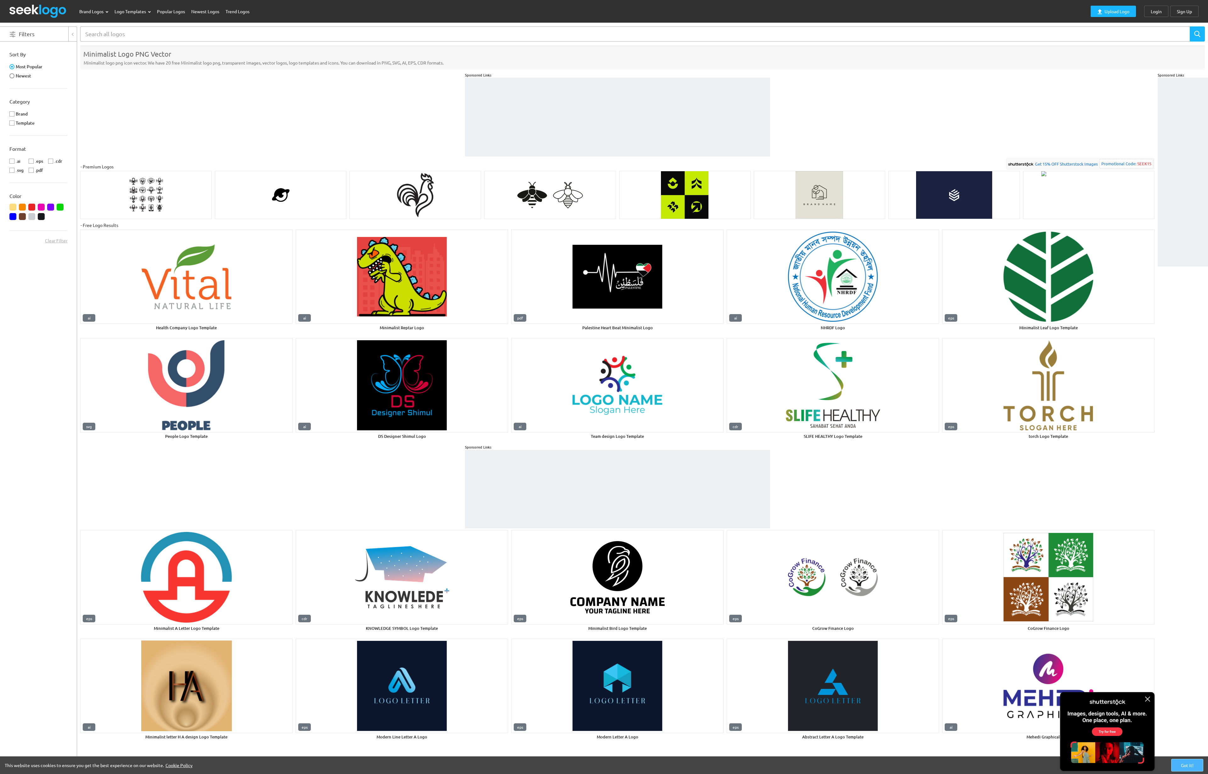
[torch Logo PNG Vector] (1048, 385)
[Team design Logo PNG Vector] (617, 385)
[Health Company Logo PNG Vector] (186, 276)
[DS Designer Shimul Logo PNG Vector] (402, 385)
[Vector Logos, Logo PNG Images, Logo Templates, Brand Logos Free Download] (38, 11)
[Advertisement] (1183, 172)
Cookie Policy (179, 765)
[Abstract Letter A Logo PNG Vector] (833, 686)
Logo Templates (131, 11)
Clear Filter (56, 240)
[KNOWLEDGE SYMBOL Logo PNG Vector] (402, 577)
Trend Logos (237, 11)
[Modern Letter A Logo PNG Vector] (617, 686)
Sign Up (1184, 11)
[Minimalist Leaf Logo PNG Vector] (1048, 276)
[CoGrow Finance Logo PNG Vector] (833, 577)
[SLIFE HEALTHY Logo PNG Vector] (833, 385)
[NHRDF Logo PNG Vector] (833, 276)
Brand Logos (91, 11)
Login (1156, 11)
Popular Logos (171, 11)
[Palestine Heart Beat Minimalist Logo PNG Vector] (617, 276)
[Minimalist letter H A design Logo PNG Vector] (186, 686)
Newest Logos (205, 11)
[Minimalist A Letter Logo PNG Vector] (186, 577)
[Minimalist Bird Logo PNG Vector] (617, 577)
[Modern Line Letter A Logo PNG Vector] (402, 686)
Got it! (1187, 765)
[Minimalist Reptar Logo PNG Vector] (402, 276)
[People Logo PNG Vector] (186, 385)
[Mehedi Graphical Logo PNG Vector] (1048, 686)
